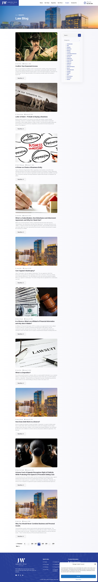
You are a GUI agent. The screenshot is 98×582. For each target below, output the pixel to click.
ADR (68, 45)
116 (32, 543)
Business (69, 50)
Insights (67, 2)
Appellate (69, 47)
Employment (69, 58)
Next (17, 546)
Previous (19, 543)
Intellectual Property (71, 66)
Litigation (68, 73)
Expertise (53, 2)
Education (69, 56)
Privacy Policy (78, 579)
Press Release (70, 76)
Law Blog (68, 71)
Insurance (69, 64)
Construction (69, 55)
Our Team (47, 2)
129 (53, 543)
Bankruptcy (69, 48)
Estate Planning (70, 60)
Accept (78, 576)
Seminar (68, 79)
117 (36, 543)
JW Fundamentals (70, 69)
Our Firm (60, 2)
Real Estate (69, 77)
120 (46, 543)
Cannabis (69, 52)
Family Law (69, 61)
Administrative (70, 43)
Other (68, 74)
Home (41, 2)
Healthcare (69, 63)
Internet (68, 68)
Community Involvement (71, 53)
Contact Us (74, 2)
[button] (95, 564)
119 (43, 543)
